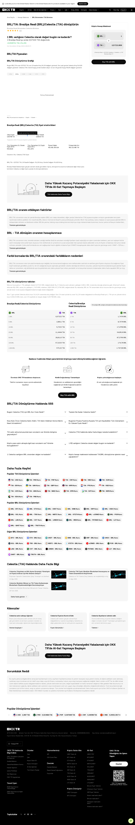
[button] (110, 10)
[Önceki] (9, 715)
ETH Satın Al (71, 760)
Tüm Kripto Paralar (33, 770)
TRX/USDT (90, 770)
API (48, 754)
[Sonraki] (126, 715)
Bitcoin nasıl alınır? (93, 798)
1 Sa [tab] (10, 74)
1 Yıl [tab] (36, 74)
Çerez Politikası (12, 771)
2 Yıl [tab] (43, 74)
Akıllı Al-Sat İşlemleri (40, 10)
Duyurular (50, 773)
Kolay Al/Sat (75, 10)
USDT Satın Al (71, 754)
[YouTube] (31, 814)
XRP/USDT (90, 773)
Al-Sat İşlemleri (32, 767)
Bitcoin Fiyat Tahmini (94, 786)
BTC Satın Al (71, 757)
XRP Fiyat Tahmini (93, 792)
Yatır (59, 10)
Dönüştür (84, 10)
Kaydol (123, 10)
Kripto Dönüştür (32, 763)
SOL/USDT (90, 767)
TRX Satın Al (71, 773)
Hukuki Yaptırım (12, 767)
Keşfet (22, 10)
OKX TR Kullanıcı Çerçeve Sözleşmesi (15, 757)
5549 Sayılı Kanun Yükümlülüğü (12, 787)
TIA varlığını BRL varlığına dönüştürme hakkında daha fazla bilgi (109, 305)
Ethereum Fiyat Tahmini (94, 789)
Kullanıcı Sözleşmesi (74, 691)
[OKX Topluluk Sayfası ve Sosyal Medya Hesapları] (35, 814)
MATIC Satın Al (72, 763)
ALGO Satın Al (71, 776)
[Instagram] (28, 814)
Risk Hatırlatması (15, 691)
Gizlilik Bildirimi (12, 761)
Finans (52, 10)
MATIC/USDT (91, 763)
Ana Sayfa (11, 17)
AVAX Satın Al (71, 779)
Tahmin (94, 628)
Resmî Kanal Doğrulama (55, 770)
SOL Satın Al (71, 767)
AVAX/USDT (91, 779)
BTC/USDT (90, 757)
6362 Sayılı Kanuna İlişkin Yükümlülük (15, 792)
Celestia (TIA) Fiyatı (23, 154)
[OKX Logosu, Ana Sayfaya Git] (8, 10)
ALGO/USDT (91, 776)
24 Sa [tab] (16, 74)
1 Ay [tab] (30, 74)
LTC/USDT (90, 782)
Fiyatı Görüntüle (57, 628)
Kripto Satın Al (31, 760)
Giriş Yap (116, 10)
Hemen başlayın (15, 628)
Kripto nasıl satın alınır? (94, 795)
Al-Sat (30, 10)
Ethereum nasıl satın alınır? (93, 802)
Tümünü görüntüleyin (17, 225)
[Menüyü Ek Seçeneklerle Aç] (132, 10)
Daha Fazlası (93, 10)
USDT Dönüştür (72, 792)
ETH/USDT (90, 760)
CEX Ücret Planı (52, 757)
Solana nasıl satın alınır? (95, 806)
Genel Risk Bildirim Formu (15, 764)
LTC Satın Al (71, 782)
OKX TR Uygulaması (13, 777)
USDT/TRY (90, 754)
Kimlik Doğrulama (70, 385)
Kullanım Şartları (117, 688)
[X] (21, 814)
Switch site (83, 4)
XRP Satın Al (71, 770)
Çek (66, 10)
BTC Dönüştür (71, 795)
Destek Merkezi (52, 767)
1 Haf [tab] (23, 74)
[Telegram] (24, 814)
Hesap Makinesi (23, 17)
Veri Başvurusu (11, 774)
